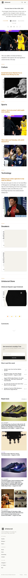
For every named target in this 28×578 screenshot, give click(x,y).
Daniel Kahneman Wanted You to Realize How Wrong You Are (11, 73)
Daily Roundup (4, 422)
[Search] (22, 2)
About (2, 549)
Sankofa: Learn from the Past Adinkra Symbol (12, 370)
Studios (2, 538)
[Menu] (25, 2)
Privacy (21, 574)
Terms (25, 574)
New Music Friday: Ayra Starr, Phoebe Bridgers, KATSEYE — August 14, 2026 (12, 374)
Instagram (3, 562)
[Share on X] (8, 26)
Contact (3, 556)
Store (2, 552)
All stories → (24, 399)
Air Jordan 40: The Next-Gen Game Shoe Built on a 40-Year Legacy (13, 384)
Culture (6, 20)
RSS (2, 567)
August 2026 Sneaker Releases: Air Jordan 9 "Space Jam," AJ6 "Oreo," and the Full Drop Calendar (14, 379)
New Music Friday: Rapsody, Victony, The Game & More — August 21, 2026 (10, 454)
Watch (2, 543)
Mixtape (3, 541)
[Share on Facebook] (14, 26)
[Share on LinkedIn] (11, 26)
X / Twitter (3, 565)
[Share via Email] (17, 26)
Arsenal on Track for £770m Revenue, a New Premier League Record (13, 389)
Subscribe (14, 357)
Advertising (3, 554)
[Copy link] (20, 26)
